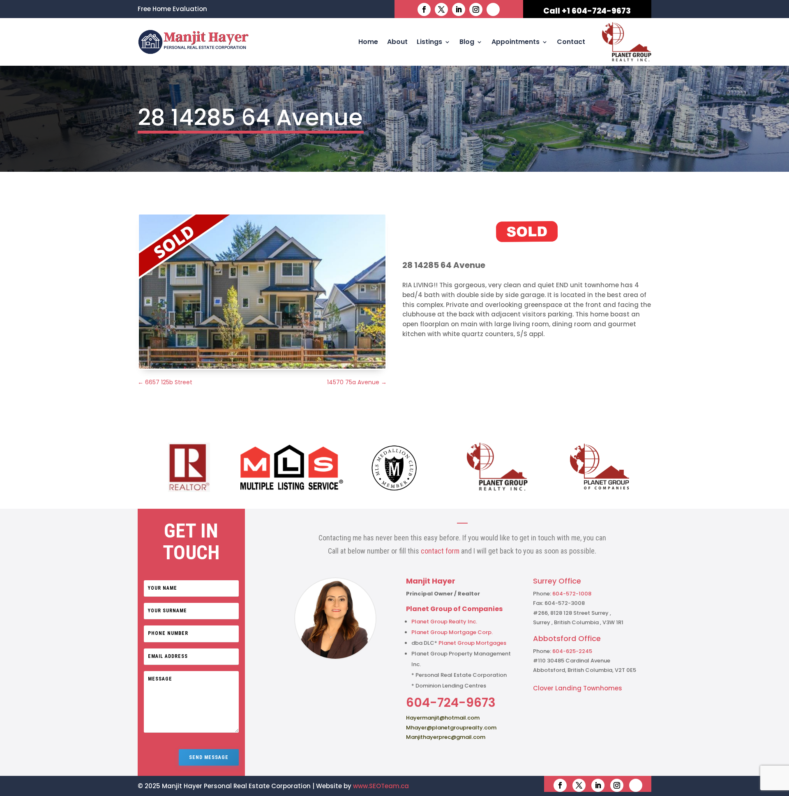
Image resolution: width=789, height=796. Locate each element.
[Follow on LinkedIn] (458, 9)
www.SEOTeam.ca (381, 786)
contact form (440, 551)
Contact (571, 41)
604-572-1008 (571, 594)
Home (368, 41)
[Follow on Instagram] (475, 9)
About (397, 41)
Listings (429, 41)
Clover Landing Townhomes (577, 688)
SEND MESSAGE (208, 757)
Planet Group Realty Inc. (444, 621)
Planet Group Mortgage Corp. (452, 632)
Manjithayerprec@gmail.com (445, 737)
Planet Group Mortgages (472, 643)
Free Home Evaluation (172, 9)
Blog (466, 41)
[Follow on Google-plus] (493, 9)
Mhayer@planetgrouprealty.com (451, 727)
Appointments (515, 41)
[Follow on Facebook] (424, 9)
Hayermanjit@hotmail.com (443, 718)
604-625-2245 (572, 651)
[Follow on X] (441, 9)
